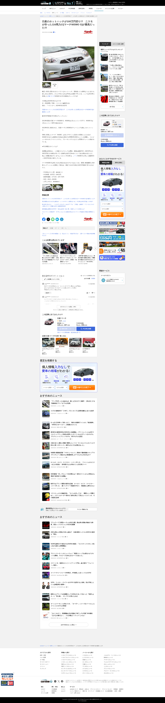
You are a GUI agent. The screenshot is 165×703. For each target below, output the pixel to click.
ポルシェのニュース (109, 664)
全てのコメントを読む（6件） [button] (68, 306)
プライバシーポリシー (95, 689)
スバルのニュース (87, 668)
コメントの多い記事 (118, 44)
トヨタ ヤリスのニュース (68, 659)
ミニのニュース (108, 666)
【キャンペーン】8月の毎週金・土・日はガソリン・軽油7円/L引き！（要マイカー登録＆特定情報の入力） (68, 234)
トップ (44, 8)
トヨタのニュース (87, 655)
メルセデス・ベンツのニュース (112, 655)
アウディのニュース (109, 659)
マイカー (120, 8)
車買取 (91, 8)
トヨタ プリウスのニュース (68, 655)
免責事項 (121, 689)
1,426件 (64, 321)
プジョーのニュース (109, 668)
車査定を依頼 (105, 162)
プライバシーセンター (107, 689)
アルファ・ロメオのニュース (111, 670)
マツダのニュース (87, 666)
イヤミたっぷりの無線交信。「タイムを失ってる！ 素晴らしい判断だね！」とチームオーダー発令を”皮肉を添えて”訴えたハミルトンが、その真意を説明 (73, 495)
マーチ (53, 96)
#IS (62, 228)
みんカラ (63, 691)
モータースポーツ (45, 662)
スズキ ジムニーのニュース (68, 673)
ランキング (105, 44)
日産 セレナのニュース (67, 664)
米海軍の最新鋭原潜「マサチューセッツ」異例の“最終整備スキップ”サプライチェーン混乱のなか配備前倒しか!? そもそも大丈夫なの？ (73, 454)
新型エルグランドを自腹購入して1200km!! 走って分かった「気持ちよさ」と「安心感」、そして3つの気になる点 (72, 595)
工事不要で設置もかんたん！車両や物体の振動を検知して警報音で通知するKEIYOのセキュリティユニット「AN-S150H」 (86, 258)
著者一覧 (85, 691)
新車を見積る (118, 162)
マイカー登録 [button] (117, 126)
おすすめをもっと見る (68, 625)
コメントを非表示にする (89, 275)
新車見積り (82, 8)
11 (94, 292)
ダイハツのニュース (87, 673)
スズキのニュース (87, 670)
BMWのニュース (108, 657)
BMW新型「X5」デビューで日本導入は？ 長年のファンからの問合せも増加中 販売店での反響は (73, 475)
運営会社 (81, 689)
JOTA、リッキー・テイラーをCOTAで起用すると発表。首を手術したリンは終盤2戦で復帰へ (72, 583)
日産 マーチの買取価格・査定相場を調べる (68, 332)
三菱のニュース (86, 664)
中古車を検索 (87, 328)
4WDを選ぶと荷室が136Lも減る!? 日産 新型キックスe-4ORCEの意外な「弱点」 (73, 533)
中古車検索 (71, 8)
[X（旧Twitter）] (58, 681)
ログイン (111, 2)
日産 (49, 96)
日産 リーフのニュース (67, 666)
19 (89, 292)
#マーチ (57, 228)
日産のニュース (86, 659)
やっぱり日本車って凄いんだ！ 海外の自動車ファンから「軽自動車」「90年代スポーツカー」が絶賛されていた (73, 423)
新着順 (93, 278)
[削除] (14, 673)
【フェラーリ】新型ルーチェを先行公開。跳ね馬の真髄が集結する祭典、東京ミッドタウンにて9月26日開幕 (72, 523)
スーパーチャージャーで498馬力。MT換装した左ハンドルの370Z (71, 572)
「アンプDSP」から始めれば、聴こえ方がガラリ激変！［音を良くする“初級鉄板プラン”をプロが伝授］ (50, 258)
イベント (42, 666)
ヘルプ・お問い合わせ (75, 693)
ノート (75, 156)
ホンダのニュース (87, 662)
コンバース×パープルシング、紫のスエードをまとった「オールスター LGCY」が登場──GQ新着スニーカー (68, 258)
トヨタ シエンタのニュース (68, 662)
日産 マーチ (61, 318)
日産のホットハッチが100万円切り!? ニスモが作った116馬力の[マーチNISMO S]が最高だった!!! (68, 198)
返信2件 (47, 292)
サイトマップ (91, 691)
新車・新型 (43, 655)
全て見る (55, 85)
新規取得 (115, 2)
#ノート (67, 228)
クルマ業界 (43, 657)
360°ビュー (52, 8)
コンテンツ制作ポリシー (75, 691)
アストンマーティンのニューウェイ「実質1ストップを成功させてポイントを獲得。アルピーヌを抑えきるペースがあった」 (72, 554)
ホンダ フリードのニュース (68, 670)
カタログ (62, 8)
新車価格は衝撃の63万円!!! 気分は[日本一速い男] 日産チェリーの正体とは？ (63, 209)
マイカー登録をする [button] (82, 509)
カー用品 (42, 659)
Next (95, 248)
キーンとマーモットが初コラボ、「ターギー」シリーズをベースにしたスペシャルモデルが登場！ (73, 605)
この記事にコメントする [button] (52, 279)
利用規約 (116, 689)
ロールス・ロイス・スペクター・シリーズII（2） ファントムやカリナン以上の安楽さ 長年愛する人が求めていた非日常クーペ (73, 463)
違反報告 (92, 284)
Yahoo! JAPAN (121, 2)
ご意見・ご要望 (117, 691)
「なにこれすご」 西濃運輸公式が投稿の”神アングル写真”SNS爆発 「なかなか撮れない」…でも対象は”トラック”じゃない (71, 614)
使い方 (62, 276)
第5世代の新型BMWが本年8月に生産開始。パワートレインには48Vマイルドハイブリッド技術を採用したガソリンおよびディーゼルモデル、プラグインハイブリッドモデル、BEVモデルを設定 (73, 434)
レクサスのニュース (87, 657)
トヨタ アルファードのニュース (69, 657)
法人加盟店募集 (108, 691)
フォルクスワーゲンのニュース (112, 662)
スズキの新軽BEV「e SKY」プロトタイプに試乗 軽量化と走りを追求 (72, 411)
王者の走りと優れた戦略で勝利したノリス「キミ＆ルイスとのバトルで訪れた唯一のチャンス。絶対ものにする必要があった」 (73, 444)
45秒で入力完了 (83, 387)
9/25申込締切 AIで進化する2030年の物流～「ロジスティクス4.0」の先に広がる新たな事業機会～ (72, 545)
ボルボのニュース (108, 673)
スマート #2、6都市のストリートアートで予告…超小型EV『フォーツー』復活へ (72, 564)
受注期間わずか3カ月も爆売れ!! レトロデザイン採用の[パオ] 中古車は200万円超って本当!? (67, 201)
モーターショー (44, 664)
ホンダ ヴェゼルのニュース (68, 668)
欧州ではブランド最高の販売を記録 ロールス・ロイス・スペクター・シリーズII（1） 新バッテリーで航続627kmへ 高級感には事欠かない (73, 485)
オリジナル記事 (109, 8)
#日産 (51, 228)
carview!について (74, 689)
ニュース (99, 8)
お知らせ (87, 689)
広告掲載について (100, 691)
